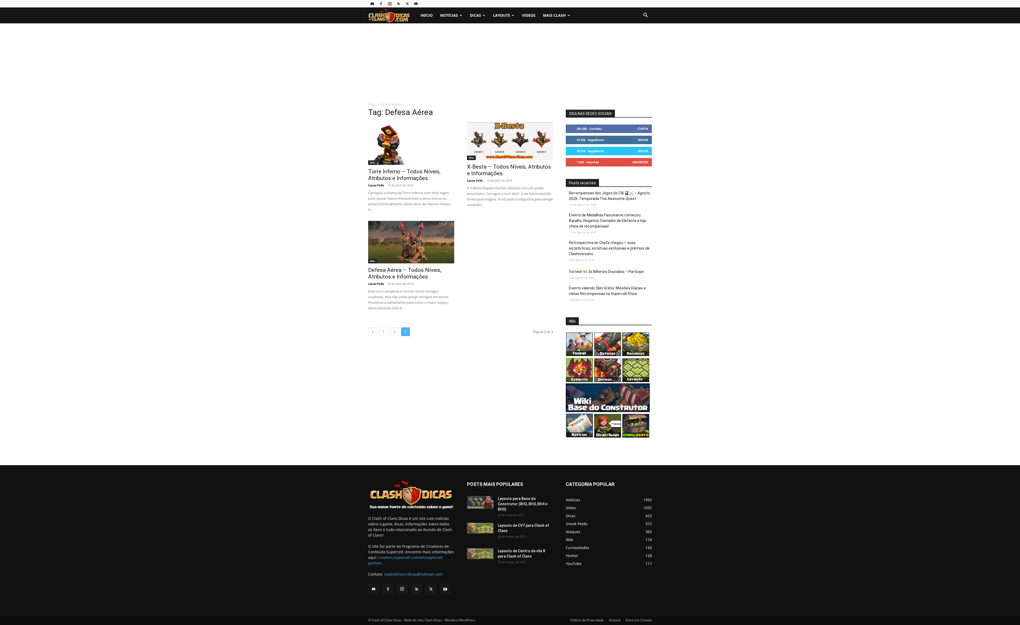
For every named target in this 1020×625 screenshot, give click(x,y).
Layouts (501, 15)
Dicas (475, 15)
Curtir (643, 129)
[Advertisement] (510, 63)
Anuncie (615, 620)
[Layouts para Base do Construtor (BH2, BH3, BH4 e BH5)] (480, 502)
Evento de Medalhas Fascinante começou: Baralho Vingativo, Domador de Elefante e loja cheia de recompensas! (607, 220)
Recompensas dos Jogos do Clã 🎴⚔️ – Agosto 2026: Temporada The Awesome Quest (609, 196)
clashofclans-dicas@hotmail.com (413, 574)
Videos (529, 15)
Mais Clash (554, 15)
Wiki (372, 162)
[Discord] (372, 3)
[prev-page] (372, 331)
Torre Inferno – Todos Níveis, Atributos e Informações (404, 174)
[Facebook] (381, 3)
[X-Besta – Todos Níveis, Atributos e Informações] (510, 141)
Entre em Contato (639, 620)
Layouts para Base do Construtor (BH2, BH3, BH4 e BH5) (522, 503)
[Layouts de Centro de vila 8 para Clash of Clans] (480, 553)
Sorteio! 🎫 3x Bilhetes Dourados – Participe (606, 271)
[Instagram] (390, 3)
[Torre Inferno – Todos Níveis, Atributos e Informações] (411, 143)
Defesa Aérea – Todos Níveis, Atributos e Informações (404, 273)
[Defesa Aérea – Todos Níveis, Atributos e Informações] (411, 242)
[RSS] (398, 3)
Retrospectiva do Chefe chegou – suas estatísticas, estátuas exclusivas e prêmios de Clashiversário (609, 248)
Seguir (643, 140)
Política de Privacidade (587, 620)
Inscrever (640, 162)
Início (426, 15)
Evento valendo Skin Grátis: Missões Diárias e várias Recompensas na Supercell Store (607, 291)
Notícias (449, 15)
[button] (645, 15)
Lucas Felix (376, 185)
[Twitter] (407, 3)
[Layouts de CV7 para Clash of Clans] (480, 528)
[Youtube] (416, 3)
